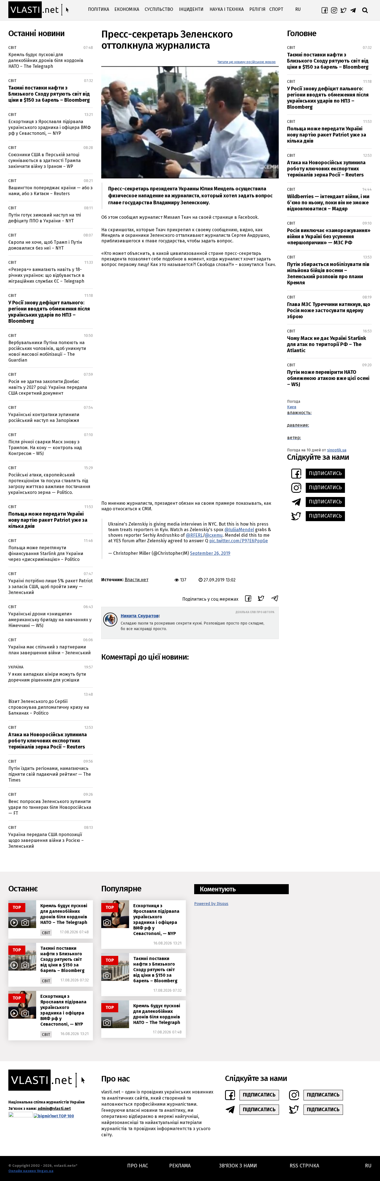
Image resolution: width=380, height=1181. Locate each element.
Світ (12, 47)
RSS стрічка (304, 1166)
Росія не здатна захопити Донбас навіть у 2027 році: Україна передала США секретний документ (47, 387)
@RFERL (194, 535)
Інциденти (191, 9)
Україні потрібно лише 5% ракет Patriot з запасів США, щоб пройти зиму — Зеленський (50, 586)
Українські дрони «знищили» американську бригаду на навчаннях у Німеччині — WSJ (50, 619)
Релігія (257, 9)
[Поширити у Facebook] (248, 599)
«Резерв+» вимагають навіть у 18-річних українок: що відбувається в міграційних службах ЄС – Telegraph (46, 275)
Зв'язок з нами (238, 1166)
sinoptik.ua (336, 450)
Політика (98, 9)
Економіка (126, 9)
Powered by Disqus (211, 903)
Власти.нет (136, 579)
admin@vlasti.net (54, 1108)
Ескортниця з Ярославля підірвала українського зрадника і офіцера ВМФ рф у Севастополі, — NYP (49, 127)
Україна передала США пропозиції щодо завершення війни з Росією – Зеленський (46, 840)
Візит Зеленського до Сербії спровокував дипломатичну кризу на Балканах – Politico (48, 707)
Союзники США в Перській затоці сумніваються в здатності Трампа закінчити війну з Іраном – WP (44, 160)
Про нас (137, 1166)
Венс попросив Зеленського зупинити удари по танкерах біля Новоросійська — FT (49, 807)
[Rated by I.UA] (20, 1115)
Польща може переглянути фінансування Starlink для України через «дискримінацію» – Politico (45, 553)
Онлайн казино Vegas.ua (30, 1171)
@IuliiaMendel (239, 529)
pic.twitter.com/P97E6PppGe (238, 540)
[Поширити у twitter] (261, 599)
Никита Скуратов (140, 616)
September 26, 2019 (210, 553)
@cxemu (214, 535)
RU (298, 9)
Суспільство (159, 9)
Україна (15, 667)
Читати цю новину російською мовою (247, 62)
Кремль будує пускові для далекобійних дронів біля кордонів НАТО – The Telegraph (45, 60)
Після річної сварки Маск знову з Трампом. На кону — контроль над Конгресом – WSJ (45, 447)
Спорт (276, 9)
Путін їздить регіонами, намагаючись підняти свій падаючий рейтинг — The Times (49, 774)
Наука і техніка (226, 9)
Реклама (180, 1166)
